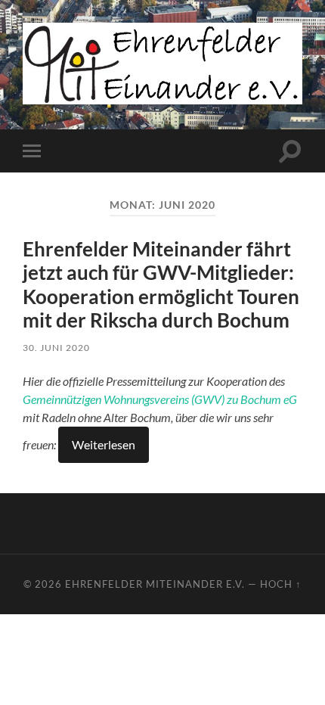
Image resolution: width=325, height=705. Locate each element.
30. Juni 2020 (56, 347)
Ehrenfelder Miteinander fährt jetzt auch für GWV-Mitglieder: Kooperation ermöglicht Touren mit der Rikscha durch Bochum (161, 285)
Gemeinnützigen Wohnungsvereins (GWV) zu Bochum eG (160, 399)
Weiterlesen (103, 444)
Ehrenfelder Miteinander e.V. (155, 584)
